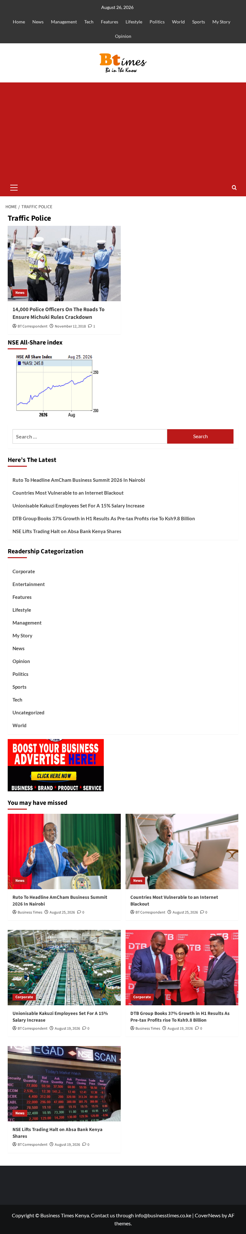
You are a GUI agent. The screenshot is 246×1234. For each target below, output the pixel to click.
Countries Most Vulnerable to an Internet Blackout (68, 493)
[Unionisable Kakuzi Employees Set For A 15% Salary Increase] (64, 967)
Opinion (123, 36)
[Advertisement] (123, 130)
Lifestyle (134, 21)
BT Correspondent (32, 326)
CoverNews (208, 1215)
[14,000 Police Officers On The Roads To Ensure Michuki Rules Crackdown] (64, 263)
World (178, 21)
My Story (221, 21)
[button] (14, 187)
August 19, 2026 (67, 1028)
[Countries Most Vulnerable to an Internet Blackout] (182, 851)
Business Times (30, 912)
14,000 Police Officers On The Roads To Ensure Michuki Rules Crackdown (58, 313)
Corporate (23, 571)
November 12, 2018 (70, 326)
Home (19, 21)
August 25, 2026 (62, 912)
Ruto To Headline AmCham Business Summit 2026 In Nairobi (78, 480)
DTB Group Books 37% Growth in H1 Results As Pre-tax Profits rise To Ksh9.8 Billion (103, 518)
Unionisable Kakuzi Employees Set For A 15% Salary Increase (78, 505)
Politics (157, 21)
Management (64, 21)
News (38, 21)
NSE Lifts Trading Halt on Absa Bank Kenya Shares (66, 531)
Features (109, 21)
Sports (198, 21)
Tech (89, 21)
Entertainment (28, 584)
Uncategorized (28, 712)
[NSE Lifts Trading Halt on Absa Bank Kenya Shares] (64, 1083)
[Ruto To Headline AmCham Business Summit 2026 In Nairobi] (64, 851)
